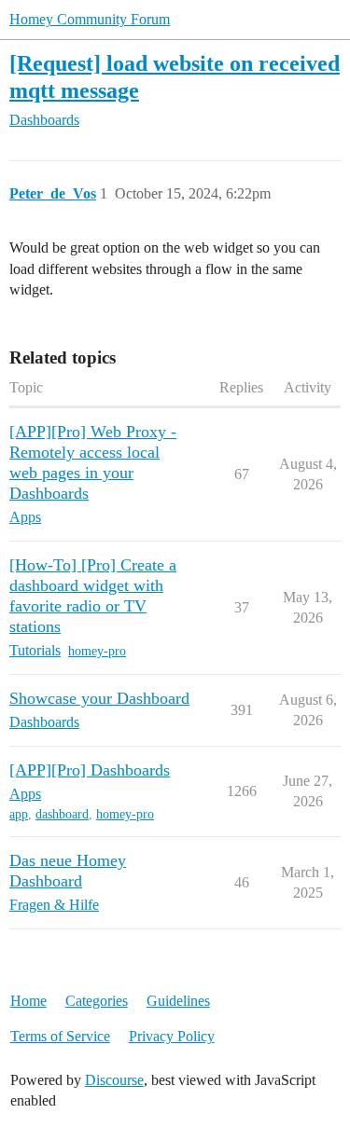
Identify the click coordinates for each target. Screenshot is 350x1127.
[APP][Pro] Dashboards (89, 770)
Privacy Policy (172, 1036)
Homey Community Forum (89, 19)
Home (28, 1001)
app (18, 814)
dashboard (62, 814)
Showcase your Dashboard (99, 698)
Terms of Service (60, 1036)
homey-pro (97, 651)
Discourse (114, 1080)
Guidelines (178, 1001)
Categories (96, 1001)
